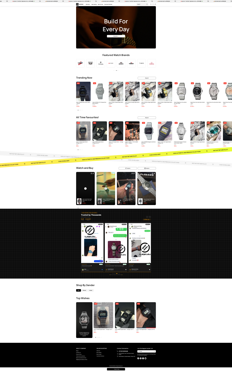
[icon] (91, 174)
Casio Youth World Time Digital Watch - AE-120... (87, 200)
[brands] (80, 63)
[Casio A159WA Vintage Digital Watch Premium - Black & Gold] (148, 91)
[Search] (147, 4)
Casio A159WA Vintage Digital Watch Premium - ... (116, 103)
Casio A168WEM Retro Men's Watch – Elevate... (83, 103)
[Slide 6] (116, 273)
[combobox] (142, 4)
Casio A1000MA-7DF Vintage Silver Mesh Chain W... (99, 103)
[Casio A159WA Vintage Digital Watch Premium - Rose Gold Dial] (132, 91)
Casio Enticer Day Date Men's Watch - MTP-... (197, 103)
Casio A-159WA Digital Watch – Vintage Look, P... (82, 142)
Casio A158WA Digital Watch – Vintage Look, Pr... (98, 142)
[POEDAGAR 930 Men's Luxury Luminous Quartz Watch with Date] (214, 131)
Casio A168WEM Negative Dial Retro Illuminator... (148, 142)
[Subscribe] (154, 351)
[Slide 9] (119, 273)
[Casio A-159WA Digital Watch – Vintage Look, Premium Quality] (83, 131)
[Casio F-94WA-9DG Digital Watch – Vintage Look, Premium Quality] (165, 131)
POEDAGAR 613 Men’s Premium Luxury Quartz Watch (180, 142)
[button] (155, 4)
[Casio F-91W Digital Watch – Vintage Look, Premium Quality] (116, 131)
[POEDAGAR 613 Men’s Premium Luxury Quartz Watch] (181, 131)
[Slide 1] (112, 273)
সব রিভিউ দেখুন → (147, 219)
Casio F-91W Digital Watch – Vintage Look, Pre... (116, 142)
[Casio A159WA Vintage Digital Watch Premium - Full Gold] (165, 91)
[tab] (84, 290)
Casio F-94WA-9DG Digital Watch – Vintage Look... (165, 142)
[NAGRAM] (80, 4)
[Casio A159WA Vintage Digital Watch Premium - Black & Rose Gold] (116, 91)
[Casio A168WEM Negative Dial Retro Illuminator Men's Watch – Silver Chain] (148, 131)
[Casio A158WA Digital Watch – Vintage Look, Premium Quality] (99, 131)
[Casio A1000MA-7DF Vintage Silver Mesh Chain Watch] (99, 91)
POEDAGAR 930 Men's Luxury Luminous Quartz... (212, 142)
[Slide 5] (115, 273)
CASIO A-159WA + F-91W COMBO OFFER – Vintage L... (131, 142)
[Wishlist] (153, 4)
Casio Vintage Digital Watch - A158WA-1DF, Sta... (149, 200)
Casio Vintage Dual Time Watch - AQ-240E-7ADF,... (180, 103)
